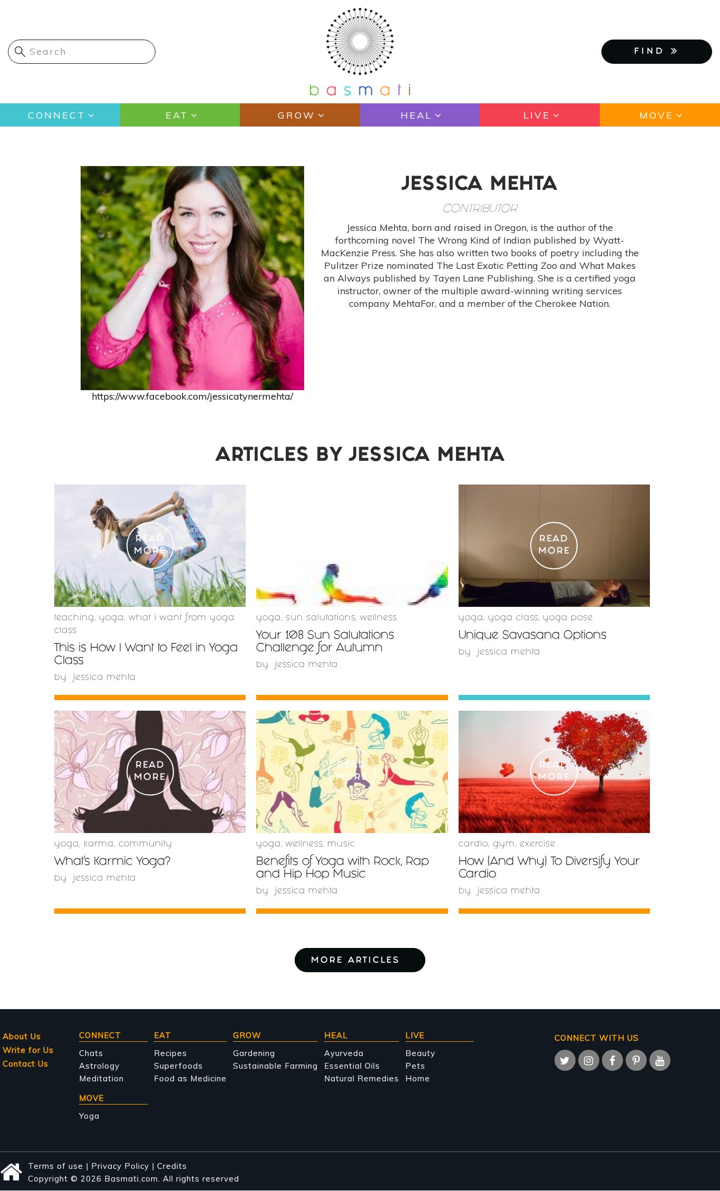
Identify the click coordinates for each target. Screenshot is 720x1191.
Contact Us (25, 1064)
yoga (111, 618)
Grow (296, 115)
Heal (416, 115)
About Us (22, 1036)
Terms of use (55, 1166)
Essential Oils (352, 1066)
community (145, 844)
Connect (56, 115)
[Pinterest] (636, 1060)
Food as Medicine (190, 1078)
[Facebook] (612, 1060)
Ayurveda (344, 1053)
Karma (99, 844)
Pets (415, 1066)
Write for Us (28, 1050)
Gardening (254, 1053)
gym (504, 844)
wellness (378, 618)
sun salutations (320, 618)
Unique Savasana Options (533, 636)
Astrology (99, 1066)
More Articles (355, 960)
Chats (91, 1053)
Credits (172, 1166)
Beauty (420, 1053)
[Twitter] (565, 1060)
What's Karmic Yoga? (112, 862)
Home (417, 1078)
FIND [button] (652, 52)
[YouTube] (659, 1060)
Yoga (89, 1116)
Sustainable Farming (275, 1066)
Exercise (538, 844)
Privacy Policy (120, 1166)
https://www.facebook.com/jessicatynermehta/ (192, 396)
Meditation (101, 1078)
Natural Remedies (361, 1078)
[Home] (360, 51)
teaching (74, 618)
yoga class (513, 618)
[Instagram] (588, 1060)
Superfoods (178, 1066)
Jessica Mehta (104, 677)
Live (536, 115)
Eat (177, 115)
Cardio (473, 844)
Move (656, 115)
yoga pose (568, 618)
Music (341, 844)
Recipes (170, 1053)
